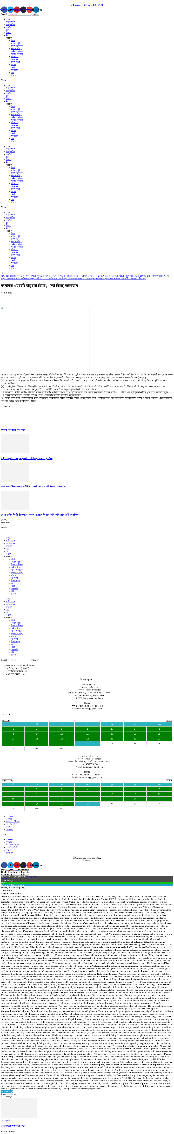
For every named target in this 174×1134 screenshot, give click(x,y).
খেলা (7, 30)
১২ (112, 733)
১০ (62, 733)
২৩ (36, 743)
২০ (135, 738)
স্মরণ (13, 67)
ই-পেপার (9, 35)
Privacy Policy (32, 877)
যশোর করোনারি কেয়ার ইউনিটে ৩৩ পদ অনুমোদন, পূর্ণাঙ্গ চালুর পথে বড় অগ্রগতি (29, 276)
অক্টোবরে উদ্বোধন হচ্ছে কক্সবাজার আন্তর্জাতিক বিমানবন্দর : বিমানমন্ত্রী (121, 278)
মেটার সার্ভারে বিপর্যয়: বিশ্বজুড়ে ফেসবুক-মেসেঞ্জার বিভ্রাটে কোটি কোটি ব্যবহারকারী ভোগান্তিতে (40, 514)
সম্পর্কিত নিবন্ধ (6, 430)
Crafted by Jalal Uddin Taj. (15, 872)
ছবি (12, 72)
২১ (159, 738)
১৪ (159, 733)
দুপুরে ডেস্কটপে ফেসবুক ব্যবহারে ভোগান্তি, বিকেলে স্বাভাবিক (26, 458)
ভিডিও (13, 75)
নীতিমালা (9, 819)
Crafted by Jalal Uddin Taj (15, 874)
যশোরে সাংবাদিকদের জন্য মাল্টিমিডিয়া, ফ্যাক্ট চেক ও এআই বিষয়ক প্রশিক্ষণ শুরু (33, 486)
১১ (87, 733)
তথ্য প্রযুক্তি (16, 43)
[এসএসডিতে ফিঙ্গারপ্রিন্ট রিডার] (19, 1117)
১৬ (37, 738)
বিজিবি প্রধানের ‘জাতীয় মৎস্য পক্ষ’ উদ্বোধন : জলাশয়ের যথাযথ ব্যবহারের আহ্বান (66, 278)
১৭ (62, 738)
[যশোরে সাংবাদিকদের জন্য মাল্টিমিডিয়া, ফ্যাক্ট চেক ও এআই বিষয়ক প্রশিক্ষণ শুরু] (15, 481)
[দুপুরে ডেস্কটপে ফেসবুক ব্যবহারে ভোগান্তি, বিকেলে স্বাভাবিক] (15, 452)
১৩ (135, 733)
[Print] (60, 299)
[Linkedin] (42, 299)
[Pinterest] (23, 299)
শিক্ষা (13, 40)
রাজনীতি (9, 27)
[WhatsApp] (33, 299)
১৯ (112, 738)
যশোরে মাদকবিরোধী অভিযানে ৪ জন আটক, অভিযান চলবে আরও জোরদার (84, 276)
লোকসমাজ (10, 816)
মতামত (13, 64)
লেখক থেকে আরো (18, 430)
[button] (87, 80)
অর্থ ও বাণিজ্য (16, 48)
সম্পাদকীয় (14, 70)
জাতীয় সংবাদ (10, 22)
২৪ (61, 743)
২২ (13, 743)
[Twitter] (14, 299)
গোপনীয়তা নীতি (11, 824)
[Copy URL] (78, 299)
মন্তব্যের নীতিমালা (12, 821)
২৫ (87, 743)
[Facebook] (5, 299)
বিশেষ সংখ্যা (15, 62)
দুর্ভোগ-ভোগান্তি (17, 54)
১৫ (13, 738)
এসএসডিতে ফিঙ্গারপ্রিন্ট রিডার (13, 1125)
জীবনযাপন (14, 56)
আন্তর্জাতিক (10, 24)
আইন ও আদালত (17, 51)
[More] (87, 299)
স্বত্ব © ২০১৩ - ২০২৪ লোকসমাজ (15, 869)
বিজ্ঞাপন (8, 827)
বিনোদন (8, 32)
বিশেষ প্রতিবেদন (17, 46)
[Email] (51, 299)
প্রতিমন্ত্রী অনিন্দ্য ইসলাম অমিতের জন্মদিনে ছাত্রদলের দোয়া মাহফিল (135, 276)
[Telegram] (69, 299)
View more (5, 879)
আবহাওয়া (14, 59)
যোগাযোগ (9, 829)
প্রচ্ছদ (8, 19)
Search (4, 14)
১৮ (87, 738)
